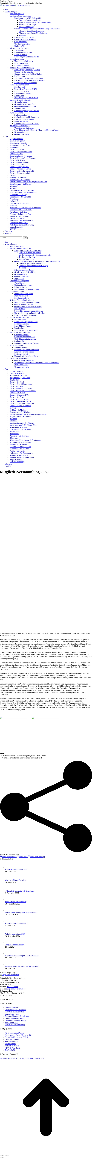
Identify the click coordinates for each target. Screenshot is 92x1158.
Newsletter (14, 1058)
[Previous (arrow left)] (1, 1157)
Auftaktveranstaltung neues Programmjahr (21, 912)
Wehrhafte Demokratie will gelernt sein (19, 891)
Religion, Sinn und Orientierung (17, 1016)
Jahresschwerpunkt (12, 1007)
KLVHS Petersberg (12, 1048)
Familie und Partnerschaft (14, 1018)
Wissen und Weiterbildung (15, 1025)
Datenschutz (39, 1058)
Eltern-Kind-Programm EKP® (16, 1037)
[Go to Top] (46, 1153)
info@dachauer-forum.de (15, 989)
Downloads (4, 1058)
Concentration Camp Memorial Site (18, 1035)
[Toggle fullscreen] (6, 1155)
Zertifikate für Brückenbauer (15, 902)
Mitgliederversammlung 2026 (16, 869)
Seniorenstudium (11, 1041)
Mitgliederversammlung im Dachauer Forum (21, 956)
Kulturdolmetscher (12, 1046)
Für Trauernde (10, 1044)
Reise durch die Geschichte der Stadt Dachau (22, 966)
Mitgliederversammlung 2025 (16, 923)
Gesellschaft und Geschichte (15, 1010)
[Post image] (8, 867)
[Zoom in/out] (8, 1155)
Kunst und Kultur (11, 1023)
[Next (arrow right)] (3, 1157)
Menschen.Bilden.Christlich (15, 880)
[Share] (3, 1155)
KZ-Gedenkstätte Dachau (14, 1033)
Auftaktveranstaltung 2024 (15, 934)
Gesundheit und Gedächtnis (15, 1020)
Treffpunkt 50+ (10, 1050)
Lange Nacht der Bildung (14, 945)
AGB (21, 1058)
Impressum (29, 1058)
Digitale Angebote (12, 1039)
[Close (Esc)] (1, 1155)
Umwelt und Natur (12, 1014)
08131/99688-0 (12, 987)
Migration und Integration (14, 1012)
